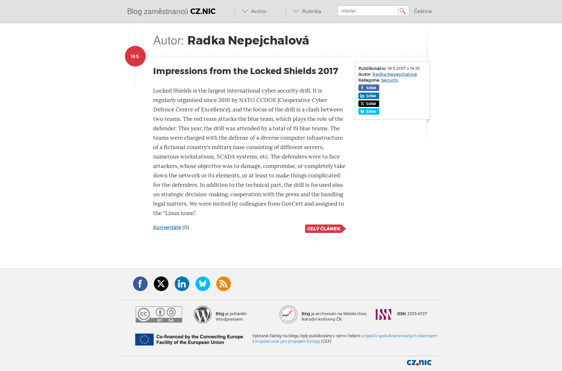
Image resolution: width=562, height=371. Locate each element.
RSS (223, 283)
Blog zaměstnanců (171, 11)
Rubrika (311, 11)
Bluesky (202, 283)
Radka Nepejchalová (394, 74)
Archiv (258, 11)
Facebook (140, 283)
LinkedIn (182, 283)
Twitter (161, 283)
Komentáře (167, 227)
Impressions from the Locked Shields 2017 (245, 71)
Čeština (423, 11)
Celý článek (324, 229)
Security (389, 80)
